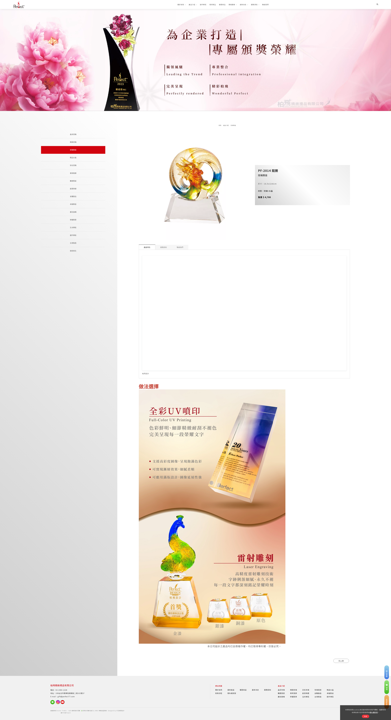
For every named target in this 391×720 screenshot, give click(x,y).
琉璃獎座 (233, 125)
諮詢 (387, 688)
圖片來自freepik (66, 713)
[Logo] (19, 4)
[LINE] (53, 702)
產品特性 (147, 247)
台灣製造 (73, 243)
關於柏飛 (180, 4)
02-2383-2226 (61, 690)
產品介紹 (192, 4)
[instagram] (58, 702)
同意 (365, 716)
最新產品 (230, 690)
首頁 (220, 125)
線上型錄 (387, 673)
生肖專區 (73, 227)
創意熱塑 (73, 189)
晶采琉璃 (73, 134)
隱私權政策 (374, 712)
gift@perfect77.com (66, 696)
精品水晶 (73, 157)
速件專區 (203, 4)
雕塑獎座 (73, 181)
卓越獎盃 (73, 204)
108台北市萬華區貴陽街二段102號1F (70, 693)
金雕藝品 (73, 196)
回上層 (341, 661)
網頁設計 (121, 710)
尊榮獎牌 (73, 173)
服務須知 (254, 4)
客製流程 (218, 693)
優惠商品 (222, 4)
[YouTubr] (62, 702)
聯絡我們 (265, 4)
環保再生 (212, 4)
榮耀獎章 (73, 220)
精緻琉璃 (73, 142)
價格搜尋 (232, 4)
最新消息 (243, 4)
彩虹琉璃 (73, 165)
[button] (377, 4)
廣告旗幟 (73, 212)
